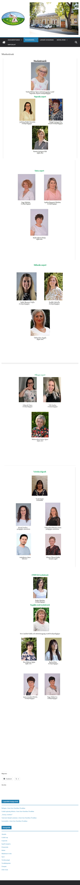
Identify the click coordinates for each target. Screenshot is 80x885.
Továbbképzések (6, 863)
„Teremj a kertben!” (7, 814)
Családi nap (5, 837)
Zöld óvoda (5, 869)
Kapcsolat (12, 44)
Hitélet (3, 850)
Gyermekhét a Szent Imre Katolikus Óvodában (14, 821)
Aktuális (4, 834)
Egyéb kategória (6, 844)
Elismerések (5, 847)
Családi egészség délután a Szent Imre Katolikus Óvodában (18, 811)
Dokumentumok (14, 40)
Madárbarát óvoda (7, 853)
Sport (3, 857)
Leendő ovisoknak (47, 40)
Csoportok (4, 840)
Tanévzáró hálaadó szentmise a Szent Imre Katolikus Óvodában (19, 818)
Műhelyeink (61, 40)
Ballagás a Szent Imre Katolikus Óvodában (13, 808)
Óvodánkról (30, 40)
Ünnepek (4, 866)
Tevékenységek (6, 860)
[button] (21, 40)
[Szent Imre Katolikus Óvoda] (4, 42)
